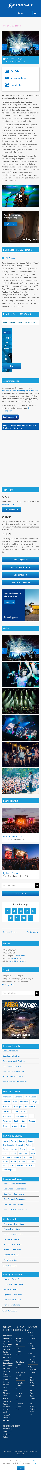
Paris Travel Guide (11, 1260)
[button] (20, 258)
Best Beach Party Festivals (13, 1071)
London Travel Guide (12, 1255)
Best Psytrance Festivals (12, 1066)
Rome (5, 1404)
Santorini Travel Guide (13, 1299)
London (6, 1382)
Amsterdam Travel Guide (14, 1224)
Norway (5, 1161)
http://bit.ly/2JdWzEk (17, 961)
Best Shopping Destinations (15, 1189)
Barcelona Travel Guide (13, 1234)
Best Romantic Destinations (15, 1199)
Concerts (18, 1097)
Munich (6, 1390)
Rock (23, 955)
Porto (5, 1398)
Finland (28, 1145)
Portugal (22, 1161)
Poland (13, 1161)
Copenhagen (8, 1363)
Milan (5, 1387)
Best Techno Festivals (11, 1056)
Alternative (7, 1097)
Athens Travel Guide (12, 1229)
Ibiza (5, 1374)
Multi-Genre (8, 1116)
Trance (5, 1126)
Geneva (7, 1371)
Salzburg (6, 1407)
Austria (13, 1141)
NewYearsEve (21, 1116)
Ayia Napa (7, 1344)
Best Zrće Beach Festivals (13, 1076)
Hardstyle (18, 1106)
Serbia (5, 1165)
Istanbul (6, 1377)
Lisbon (5, 1379)
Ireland (13, 1153)
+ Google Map (9, 984)
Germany (13, 1149)
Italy (26, 1153)
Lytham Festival (11, 873)
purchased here (8, 504)
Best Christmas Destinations (15, 1209)
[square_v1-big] (20, 590)
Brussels (6, 1357)
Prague (7, 1401)
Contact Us (7, 1431)
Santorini (6, 1409)
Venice (5, 1412)
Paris (5, 1396)
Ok (20, 1468)
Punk (16, 1121)
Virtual (22, 1126)
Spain (12, 1165)
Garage (34, 1101)
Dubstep (6, 1101)
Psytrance (7, 1121)
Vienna (6, 1415)
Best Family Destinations (14, 1194)
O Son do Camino (10, 932)
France (5, 1149)
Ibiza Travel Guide (11, 1289)
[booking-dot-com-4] (10, 415)
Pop (31, 1116)
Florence (7, 1368)
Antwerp (7, 1338)
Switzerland (29, 1165)
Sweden (20, 1165)
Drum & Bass (30, 1097)
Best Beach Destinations (14, 1204)
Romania (31, 1161)
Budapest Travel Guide (13, 1244)
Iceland (5, 1153)
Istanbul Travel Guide (12, 1249)
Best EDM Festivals (10, 1051)
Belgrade (6, 1349)
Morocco (17, 1157)
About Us (7, 1429)
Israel (20, 1153)
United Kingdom (9, 1169)
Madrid (6, 1385)
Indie (18, 955)
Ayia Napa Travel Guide (13, 1279)
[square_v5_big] (20, 212)
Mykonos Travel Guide (13, 1294)
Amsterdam (8, 1336)
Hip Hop (6, 1111)
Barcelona (7, 1346)
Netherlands (16, 958)
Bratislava (7, 1355)
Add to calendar (20, 893)
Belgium (22, 1141)
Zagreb (6, 1420)
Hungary (31, 1149)
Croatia (30, 1141)
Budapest (7, 1360)
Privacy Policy (35, 1462)
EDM (15, 1101)
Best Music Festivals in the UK (15, 1081)
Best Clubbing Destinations (15, 1183)
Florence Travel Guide (20, 1375)
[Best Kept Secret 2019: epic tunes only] (20, 196)
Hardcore (7, 1106)
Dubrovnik (8, 1366)
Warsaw (6, 1417)
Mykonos (6, 1393)
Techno (32, 1121)
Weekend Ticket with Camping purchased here (20, 390)
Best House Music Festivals (14, 1061)
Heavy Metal (30, 1106)
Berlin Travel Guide (11, 1239)
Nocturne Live (32, 932)
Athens (6, 1341)
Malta (33, 1153)
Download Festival (12, 836)
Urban (14, 1126)
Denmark (19, 1145)
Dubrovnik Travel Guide (13, 1284)
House (15, 1111)
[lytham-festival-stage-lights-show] (20, 845)
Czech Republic (8, 1145)
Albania (5, 1141)
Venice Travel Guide (12, 1305)
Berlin (5, 1352)
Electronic (24, 1101)
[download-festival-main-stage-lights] (20, 808)
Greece (22, 1149)
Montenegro (7, 1157)
